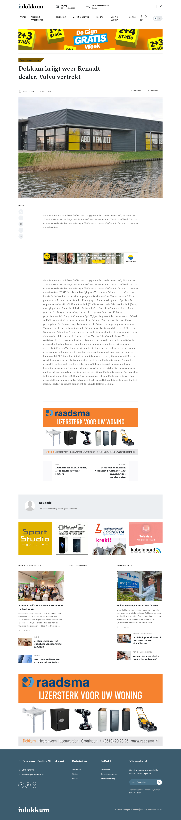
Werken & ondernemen (37, 18)
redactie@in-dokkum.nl (32, 774)
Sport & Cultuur (114, 18)
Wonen (23, 17)
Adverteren (105, 770)
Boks (160, 810)
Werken (75, 774)
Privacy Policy (135, 793)
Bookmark (153, 91)
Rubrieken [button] (61, 17)
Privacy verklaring (108, 778)
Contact (132, 17)
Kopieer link (137, 91)
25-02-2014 (46, 91)
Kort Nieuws (76, 770)
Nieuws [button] (100, 17)
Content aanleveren (109, 774)
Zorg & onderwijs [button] (81, 17)
